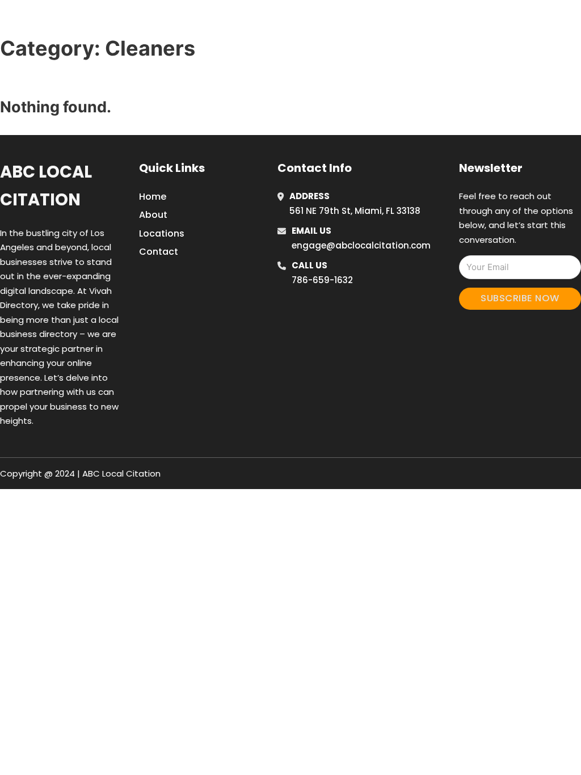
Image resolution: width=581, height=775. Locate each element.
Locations (476, 22)
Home (425, 22)
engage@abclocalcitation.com (361, 245)
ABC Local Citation (46, 186)
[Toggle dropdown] (553, 22)
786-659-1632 (322, 280)
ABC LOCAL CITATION (93, 21)
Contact (158, 251)
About (153, 214)
